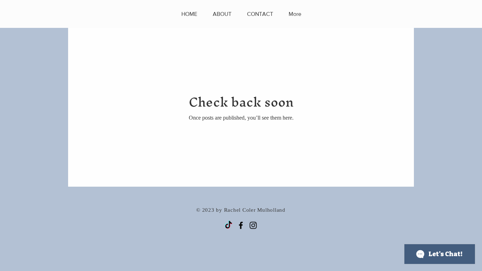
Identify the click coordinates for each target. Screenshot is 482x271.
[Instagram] (253, 225)
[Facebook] (241, 225)
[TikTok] (228, 225)
